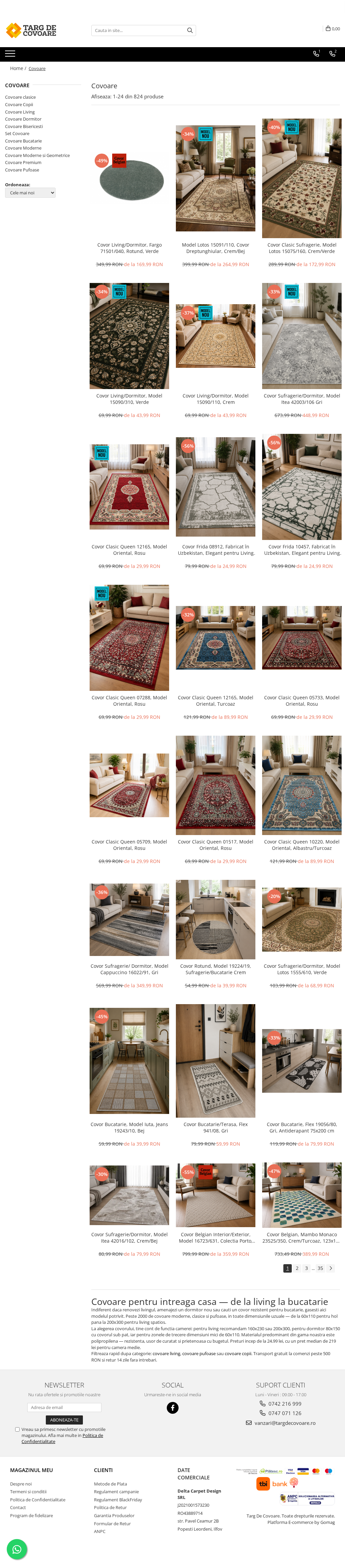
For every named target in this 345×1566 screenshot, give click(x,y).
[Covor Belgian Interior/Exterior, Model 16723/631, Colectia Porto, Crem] (215, 1195)
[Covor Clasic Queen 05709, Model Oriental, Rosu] (129, 785)
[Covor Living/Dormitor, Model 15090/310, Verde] (129, 336)
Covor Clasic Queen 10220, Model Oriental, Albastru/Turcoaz (302, 844)
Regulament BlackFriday (118, 1500)
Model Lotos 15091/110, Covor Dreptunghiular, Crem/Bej (215, 248)
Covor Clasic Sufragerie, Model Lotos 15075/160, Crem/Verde (302, 248)
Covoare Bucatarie (23, 141)
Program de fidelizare (31, 1515)
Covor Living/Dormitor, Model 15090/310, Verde (129, 398)
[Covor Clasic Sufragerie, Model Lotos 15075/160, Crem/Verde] (302, 178)
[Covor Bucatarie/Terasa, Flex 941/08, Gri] (215, 1061)
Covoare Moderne (23, 148)
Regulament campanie (116, 1492)
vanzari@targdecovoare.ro (284, 1422)
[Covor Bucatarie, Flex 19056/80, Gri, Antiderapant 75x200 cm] (302, 1061)
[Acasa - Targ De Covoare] (38, 30)
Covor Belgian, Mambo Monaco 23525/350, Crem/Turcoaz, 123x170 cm (301, 1237)
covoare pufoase (199, 1353)
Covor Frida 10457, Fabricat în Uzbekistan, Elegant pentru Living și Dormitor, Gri (302, 549)
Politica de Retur (110, 1507)
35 (320, 1268)
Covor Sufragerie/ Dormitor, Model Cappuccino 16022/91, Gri (129, 969)
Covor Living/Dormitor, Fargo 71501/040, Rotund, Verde (129, 248)
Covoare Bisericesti (24, 126)
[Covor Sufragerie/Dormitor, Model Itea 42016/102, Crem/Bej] (129, 1195)
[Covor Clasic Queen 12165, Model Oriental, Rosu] (129, 486)
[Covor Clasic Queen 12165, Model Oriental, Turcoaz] (215, 638)
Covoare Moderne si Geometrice (37, 155)
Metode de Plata (110, 1484)
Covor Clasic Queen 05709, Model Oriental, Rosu (129, 844)
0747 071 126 (284, 1413)
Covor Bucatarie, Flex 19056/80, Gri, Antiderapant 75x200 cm (302, 1127)
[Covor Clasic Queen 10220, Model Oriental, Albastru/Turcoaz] (302, 785)
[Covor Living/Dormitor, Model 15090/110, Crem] (215, 336)
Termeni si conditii (28, 1492)
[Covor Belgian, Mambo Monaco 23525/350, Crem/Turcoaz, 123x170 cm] (302, 1195)
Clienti (103, 1470)
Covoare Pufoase (22, 170)
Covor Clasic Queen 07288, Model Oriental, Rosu (129, 700)
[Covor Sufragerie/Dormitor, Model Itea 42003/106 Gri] (302, 336)
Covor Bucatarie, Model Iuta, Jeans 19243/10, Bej (129, 1127)
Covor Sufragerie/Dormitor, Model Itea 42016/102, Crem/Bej (129, 1237)
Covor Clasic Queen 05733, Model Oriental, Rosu (302, 700)
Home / (19, 68)
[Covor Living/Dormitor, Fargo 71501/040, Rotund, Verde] (129, 178)
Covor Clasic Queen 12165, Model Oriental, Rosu (129, 549)
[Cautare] (190, 30)
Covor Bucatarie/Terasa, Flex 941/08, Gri (216, 1127)
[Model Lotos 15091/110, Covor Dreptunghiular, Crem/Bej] (215, 178)
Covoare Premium (23, 162)
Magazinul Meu (31, 1470)
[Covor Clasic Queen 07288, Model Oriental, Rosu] (129, 638)
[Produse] (11, 56)
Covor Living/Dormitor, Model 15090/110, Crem (216, 398)
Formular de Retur (112, 1524)
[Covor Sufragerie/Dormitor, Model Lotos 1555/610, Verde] (302, 920)
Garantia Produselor (114, 1515)
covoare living (166, 1353)
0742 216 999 (284, 1403)
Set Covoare (17, 133)
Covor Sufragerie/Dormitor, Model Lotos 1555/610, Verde (302, 969)
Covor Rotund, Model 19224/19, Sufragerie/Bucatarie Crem (215, 969)
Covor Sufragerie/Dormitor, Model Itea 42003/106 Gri (302, 398)
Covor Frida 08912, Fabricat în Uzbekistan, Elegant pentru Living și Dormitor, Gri (216, 549)
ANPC (99, 1531)
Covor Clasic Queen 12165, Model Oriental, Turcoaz (215, 700)
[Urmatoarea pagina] (330, 1268)
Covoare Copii (19, 104)
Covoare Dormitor (23, 119)
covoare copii (238, 1353)
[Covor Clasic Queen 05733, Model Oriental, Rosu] (302, 638)
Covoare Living (20, 112)
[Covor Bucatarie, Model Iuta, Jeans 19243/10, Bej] (129, 1061)
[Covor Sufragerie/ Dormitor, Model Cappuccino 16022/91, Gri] (129, 920)
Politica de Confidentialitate (37, 1500)
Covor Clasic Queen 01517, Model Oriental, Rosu (215, 844)
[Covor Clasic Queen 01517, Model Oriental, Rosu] (215, 785)
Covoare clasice (20, 97)
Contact (18, 1507)
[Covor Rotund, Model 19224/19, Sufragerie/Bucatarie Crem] (215, 919)
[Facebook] (173, 1408)
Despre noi (21, 1484)
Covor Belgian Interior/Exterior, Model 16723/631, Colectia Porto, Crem (216, 1237)
